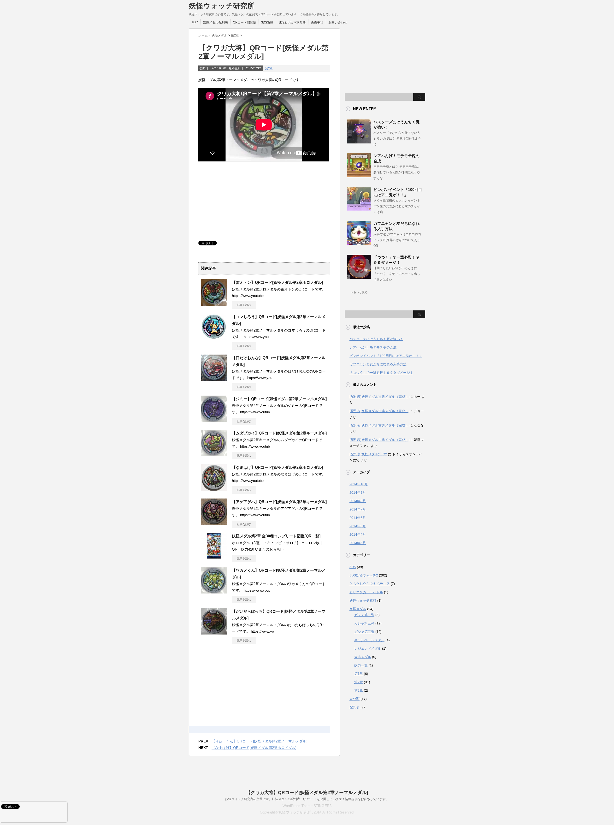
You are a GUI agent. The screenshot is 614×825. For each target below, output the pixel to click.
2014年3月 (357, 543)
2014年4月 (357, 534)
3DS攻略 (267, 22)
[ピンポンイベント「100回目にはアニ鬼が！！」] (359, 209)
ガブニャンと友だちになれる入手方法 (378, 364)
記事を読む (244, 305)
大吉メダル (362, 657)
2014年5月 (357, 526)
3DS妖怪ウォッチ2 (363, 575)
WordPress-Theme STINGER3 (307, 806)
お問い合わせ (337, 22)
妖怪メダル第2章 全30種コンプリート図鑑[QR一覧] (276, 536)
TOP (194, 22)
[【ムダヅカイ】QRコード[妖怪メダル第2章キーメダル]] (214, 454)
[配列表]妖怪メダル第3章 (368, 454)
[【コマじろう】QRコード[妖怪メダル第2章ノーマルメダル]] (214, 338)
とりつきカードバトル (366, 592)
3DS (352, 567)
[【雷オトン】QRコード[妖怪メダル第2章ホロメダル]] (214, 304)
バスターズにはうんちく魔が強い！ (376, 339)
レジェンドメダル (367, 648)
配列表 (354, 707)
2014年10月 (358, 484)
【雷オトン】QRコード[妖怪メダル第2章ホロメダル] (277, 282)
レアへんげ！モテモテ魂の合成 (372, 347)
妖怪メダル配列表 (215, 22)
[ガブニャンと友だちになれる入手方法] (359, 243)
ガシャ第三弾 (364, 623)
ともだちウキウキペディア (369, 584)
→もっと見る (359, 292)
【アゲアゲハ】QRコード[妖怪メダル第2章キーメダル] (279, 502)
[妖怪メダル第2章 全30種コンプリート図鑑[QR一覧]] (214, 557)
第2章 (269, 68)
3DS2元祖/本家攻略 (292, 22)
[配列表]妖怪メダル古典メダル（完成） (378, 396)
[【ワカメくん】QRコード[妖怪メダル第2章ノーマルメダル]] (214, 592)
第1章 (358, 674)
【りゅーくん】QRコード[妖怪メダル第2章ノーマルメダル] (259, 741)
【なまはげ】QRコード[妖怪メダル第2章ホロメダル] (277, 467)
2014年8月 (357, 501)
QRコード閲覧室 (244, 22)
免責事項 (317, 22)
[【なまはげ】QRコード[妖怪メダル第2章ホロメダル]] (214, 489)
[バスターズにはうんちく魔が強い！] (359, 141)
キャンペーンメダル (369, 640)
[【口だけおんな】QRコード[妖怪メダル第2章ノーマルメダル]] (214, 379)
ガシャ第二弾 (364, 632)
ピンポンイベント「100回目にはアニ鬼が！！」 (385, 356)
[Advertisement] (234, 201)
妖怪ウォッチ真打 (362, 600)
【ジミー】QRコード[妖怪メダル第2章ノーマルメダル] (279, 399)
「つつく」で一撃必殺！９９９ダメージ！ (381, 372)
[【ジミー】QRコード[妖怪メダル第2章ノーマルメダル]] (214, 420)
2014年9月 (357, 492)
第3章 (358, 690)
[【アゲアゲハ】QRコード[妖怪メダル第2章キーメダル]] (214, 523)
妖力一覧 (361, 665)
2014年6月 (357, 518)
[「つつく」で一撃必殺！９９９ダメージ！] (359, 277)
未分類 (354, 699)
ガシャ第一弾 (364, 615)
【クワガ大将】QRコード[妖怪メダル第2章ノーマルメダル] (307, 792)
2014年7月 (357, 509)
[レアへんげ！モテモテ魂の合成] (359, 175)
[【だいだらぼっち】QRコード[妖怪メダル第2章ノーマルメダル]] (214, 633)
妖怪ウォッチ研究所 (221, 6)
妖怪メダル (357, 609)
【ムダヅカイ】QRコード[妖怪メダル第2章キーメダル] (279, 433)
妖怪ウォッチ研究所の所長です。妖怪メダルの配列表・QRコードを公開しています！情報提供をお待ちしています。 (307, 799)
